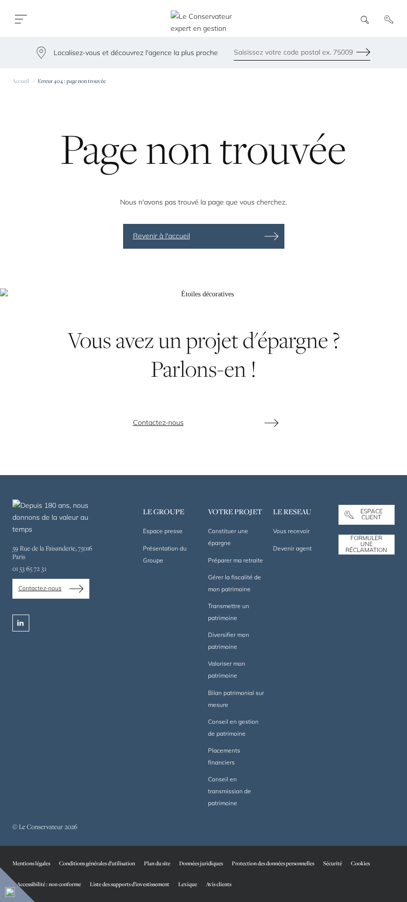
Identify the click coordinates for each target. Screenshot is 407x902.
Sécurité (332, 863)
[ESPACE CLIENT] (390, 19)
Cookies (360, 863)
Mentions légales (31, 863)
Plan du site (157, 863)
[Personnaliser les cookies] (17, 884)
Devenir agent (292, 548)
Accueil (20, 80)
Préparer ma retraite (235, 560)
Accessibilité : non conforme (49, 884)
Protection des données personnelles (273, 863)
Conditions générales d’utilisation (97, 863)
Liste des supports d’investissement (129, 884)
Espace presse (163, 531)
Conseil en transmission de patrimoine (229, 791)
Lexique (187, 884)
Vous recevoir (291, 531)
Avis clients (218, 884)
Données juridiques (201, 863)
